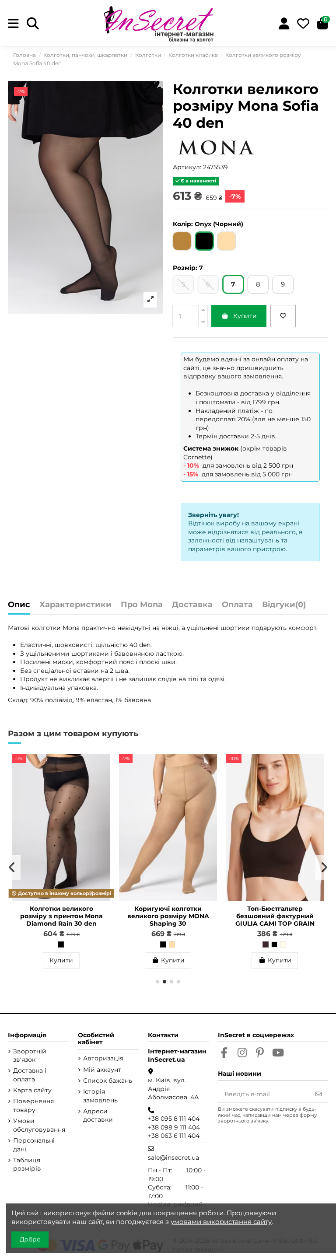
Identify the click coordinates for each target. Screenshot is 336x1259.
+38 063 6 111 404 (174, 1136)
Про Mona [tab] (142, 605)
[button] (157, 981)
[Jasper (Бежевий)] (172, 944)
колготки (47, 628)
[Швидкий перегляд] (103, 782)
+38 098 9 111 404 (174, 1127)
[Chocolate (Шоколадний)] (265, 944)
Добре (30, 1239)
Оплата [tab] (237, 605)
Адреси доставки (98, 1115)
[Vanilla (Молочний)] (283, 944)
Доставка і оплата (29, 1075)
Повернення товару (33, 1105)
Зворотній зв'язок (29, 1055)
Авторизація (103, 1058)
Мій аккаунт (102, 1070)
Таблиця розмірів (27, 1164)
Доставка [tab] (192, 605)
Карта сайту (32, 1090)
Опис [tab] (19, 605)
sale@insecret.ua (173, 1157)
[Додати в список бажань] (283, 316)
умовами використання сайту (221, 1221)
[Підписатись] (318, 1094)
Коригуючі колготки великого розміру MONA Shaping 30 (168, 916)
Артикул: (187, 167)
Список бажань (107, 1080)
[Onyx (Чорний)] (61, 944)
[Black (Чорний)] (274, 944)
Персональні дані (34, 1145)
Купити (245, 316)
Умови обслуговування (39, 1125)
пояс (126, 662)
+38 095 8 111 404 (174, 1119)
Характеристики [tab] (75, 605)
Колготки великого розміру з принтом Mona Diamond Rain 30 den (61, 916)
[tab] (284, 607)
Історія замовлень (100, 1096)
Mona (71, 628)
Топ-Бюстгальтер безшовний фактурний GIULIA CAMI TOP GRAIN (275, 916)
